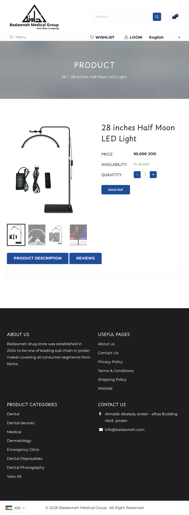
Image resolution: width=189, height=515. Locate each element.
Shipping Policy (112, 379)
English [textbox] (156, 37)
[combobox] (164, 37)
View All (14, 476)
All (64, 77)
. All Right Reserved (126, 508)
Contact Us (108, 353)
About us (106, 344)
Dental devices (20, 423)
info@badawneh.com (125, 429)
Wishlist (105, 388)
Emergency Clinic (23, 449)
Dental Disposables (24, 458)
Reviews (85, 258)
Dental (13, 414)
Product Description (38, 258)
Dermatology (19, 440)
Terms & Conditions (116, 371)
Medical (14, 432)
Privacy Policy (110, 362)
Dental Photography (25, 467)
